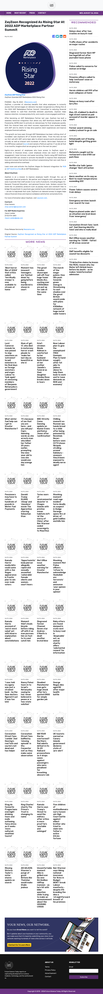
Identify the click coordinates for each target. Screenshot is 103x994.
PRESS (32, 13)
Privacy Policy (50, 970)
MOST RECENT (20, 13)
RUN (64, 166)
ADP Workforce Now (14, 169)
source (25, 144)
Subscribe (83, 977)
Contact (48, 976)
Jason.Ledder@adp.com (14, 218)
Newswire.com (30, 102)
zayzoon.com (42, 198)
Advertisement (50, 973)
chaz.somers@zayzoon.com (15, 207)
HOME (8, 13)
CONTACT (42, 13)
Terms (47, 967)
